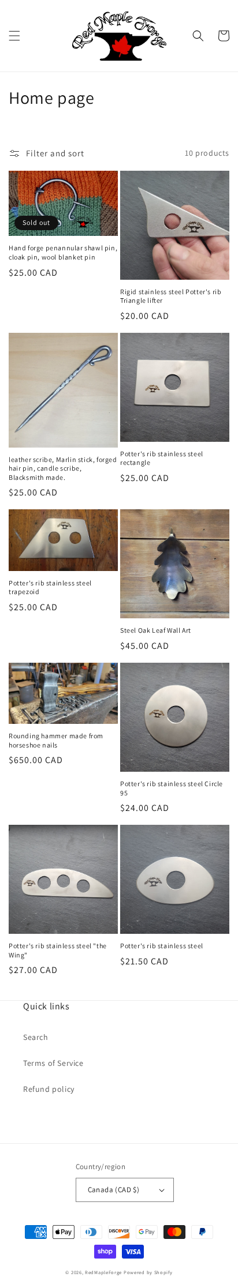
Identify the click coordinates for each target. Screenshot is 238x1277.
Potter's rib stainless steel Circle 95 (171, 788)
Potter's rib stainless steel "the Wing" (58, 950)
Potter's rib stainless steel (161, 945)
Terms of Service (53, 1063)
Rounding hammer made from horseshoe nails (56, 740)
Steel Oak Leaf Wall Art (155, 630)
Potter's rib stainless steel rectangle (161, 458)
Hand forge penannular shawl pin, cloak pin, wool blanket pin (63, 252)
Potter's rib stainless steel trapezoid (50, 587)
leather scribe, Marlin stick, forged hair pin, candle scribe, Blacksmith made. (63, 468)
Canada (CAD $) (114, 1190)
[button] (14, 35)
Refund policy (49, 1089)
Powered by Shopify (148, 1272)
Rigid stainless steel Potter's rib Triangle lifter (170, 296)
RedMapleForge (103, 1272)
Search (36, 1037)
